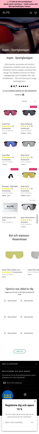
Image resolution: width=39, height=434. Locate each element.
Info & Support (10, 364)
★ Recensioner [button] (37, 218)
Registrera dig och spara (16, 371)
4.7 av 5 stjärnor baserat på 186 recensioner (20, 91)
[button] (7, 126)
